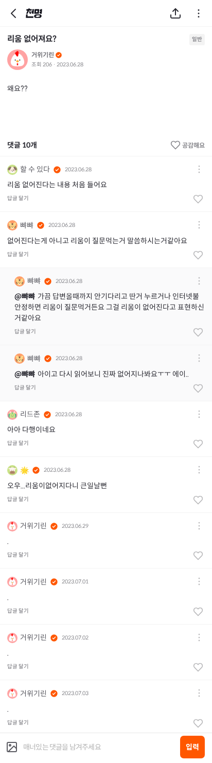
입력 (192, 747)
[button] (199, 170)
